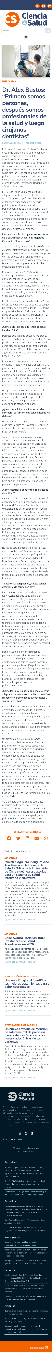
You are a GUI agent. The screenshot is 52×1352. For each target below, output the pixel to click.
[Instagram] (37, 6)
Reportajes (10, 1270)
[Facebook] (43, 6)
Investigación (12, 1237)
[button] (26, 37)
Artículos (9, 1306)
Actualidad (10, 858)
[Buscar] (47, 30)
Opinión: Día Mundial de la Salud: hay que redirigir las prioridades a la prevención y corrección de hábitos (24, 1184)
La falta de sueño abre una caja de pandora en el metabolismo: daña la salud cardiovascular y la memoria (24, 1288)
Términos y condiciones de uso (26, 1148)
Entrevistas (9, 81)
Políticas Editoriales (26, 1151)
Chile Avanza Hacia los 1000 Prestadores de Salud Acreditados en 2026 (24, 941)
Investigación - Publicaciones (20, 976)
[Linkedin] (49, 6)
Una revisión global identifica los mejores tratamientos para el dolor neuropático (27, 983)
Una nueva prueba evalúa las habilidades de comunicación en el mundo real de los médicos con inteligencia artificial (25, 1329)
